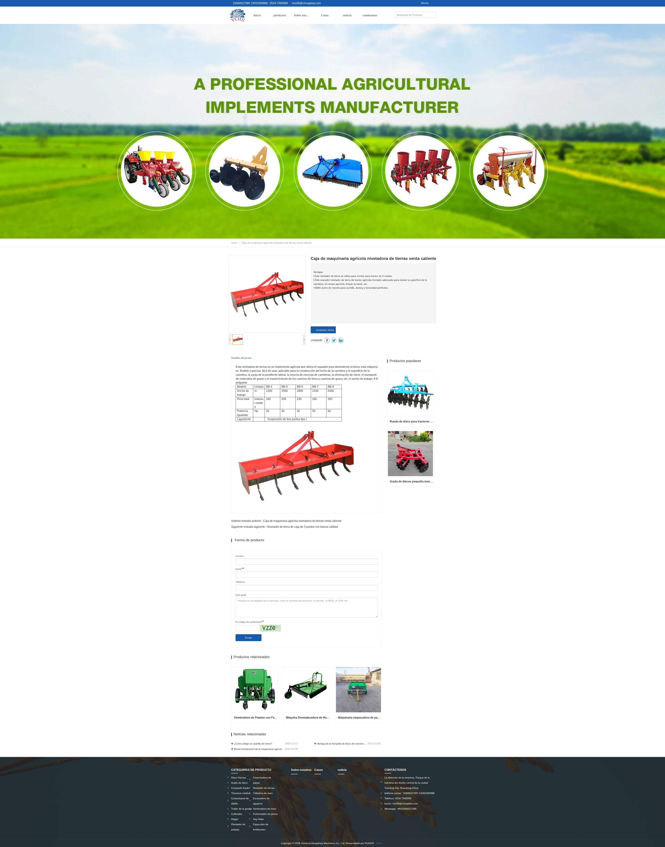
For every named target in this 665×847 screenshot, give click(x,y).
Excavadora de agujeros (261, 801)
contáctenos (369, 15)
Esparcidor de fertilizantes (260, 827)
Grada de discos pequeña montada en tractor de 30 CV (412, 481)
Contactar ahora (324, 330)
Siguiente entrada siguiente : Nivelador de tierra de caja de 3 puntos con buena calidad (284, 526)
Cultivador (236, 814)
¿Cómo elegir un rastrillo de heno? (253, 743)
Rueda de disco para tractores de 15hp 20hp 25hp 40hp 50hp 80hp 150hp (412, 421)
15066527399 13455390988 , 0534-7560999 (260, 3)
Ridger (234, 819)
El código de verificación (249, 622)
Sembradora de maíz (264, 808)
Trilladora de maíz (263, 793)
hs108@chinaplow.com (306, 3)
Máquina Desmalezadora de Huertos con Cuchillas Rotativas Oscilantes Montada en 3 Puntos (308, 717)
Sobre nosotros (303, 15)
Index (379, 843)
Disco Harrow (238, 777)
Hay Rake (258, 819)
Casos (325, 15)
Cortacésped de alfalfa (240, 801)
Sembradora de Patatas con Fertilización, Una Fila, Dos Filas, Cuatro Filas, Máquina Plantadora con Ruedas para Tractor (256, 717)
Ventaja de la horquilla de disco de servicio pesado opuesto (342, 743)
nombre (240, 556)
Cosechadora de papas (262, 780)
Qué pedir (241, 595)
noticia (347, 15)
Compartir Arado (240, 788)
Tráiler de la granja (241, 808)
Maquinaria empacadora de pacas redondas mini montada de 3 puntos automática (360, 717)
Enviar (248, 637)
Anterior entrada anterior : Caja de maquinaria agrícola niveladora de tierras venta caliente (286, 520)
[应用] (434, 15)
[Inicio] (237, 15)
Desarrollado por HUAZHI (360, 843)
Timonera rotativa (240, 793)
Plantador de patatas (238, 827)
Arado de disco (239, 782)
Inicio (257, 15)
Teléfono (240, 582)
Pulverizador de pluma (265, 814)
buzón (239, 569)
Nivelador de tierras (263, 788)
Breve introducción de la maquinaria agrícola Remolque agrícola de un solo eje (259, 749)
